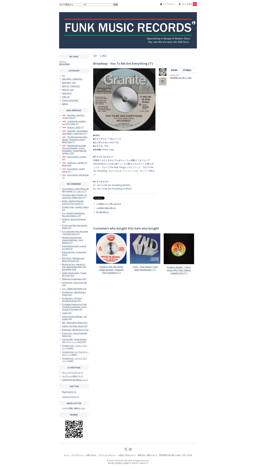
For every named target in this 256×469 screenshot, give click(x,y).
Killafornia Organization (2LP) (74, 279)
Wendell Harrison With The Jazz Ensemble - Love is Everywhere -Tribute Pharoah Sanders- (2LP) (74, 149)
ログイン (62, 61)
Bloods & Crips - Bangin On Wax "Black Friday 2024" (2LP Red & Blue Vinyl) (74, 267)
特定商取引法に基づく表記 (181, 77)
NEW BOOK (67, 93)
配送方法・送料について (147, 455)
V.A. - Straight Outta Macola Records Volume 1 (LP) (73, 214)
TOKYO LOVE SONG (70, 100)
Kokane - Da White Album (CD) (74, 326)
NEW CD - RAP (68, 89)
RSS (184, 455)
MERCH (65, 104)
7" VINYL (103, 55)
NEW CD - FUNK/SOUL (71, 86)
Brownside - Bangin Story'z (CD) (75, 329)
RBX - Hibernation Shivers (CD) (74, 322)
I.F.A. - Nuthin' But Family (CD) (74, 288)
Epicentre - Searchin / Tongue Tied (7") (73, 116)
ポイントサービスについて (72, 372)
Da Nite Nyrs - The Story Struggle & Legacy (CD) (72, 299)
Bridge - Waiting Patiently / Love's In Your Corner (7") (73, 202)
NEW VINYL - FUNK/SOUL (72, 79)
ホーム (66, 455)
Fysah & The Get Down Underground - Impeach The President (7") (111, 269)
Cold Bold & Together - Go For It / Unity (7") (74, 122)
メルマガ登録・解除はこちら (73, 408)
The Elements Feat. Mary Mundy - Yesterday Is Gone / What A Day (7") (74, 139)
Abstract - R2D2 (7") (75, 127)
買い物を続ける (102, 212)
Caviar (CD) (66, 313)
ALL (63, 75)
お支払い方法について (127, 455)
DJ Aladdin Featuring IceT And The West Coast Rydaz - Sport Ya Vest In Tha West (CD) (74, 307)
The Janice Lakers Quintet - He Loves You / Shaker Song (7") (74, 196)
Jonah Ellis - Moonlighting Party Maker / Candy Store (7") (75, 132)
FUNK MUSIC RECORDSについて (75, 380)
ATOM (189, 455)
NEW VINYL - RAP (69, 82)
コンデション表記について (72, 376)
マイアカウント (169, 4)
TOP (95, 55)
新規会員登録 (64, 64)
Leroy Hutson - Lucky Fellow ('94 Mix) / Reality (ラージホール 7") (75, 190)
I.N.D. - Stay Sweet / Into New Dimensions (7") (145, 268)
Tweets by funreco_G (70, 397)
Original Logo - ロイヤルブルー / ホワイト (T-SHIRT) (75, 353)
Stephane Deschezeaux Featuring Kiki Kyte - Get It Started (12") (72, 240)
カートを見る (188, 4)
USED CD (65, 97)
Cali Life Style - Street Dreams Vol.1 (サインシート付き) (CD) (74, 340)
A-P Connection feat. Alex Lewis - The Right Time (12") (75, 232)
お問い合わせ (91, 455)
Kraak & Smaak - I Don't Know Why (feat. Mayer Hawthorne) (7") (179, 270)
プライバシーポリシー (107, 455)
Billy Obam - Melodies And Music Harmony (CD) (73, 259)
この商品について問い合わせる (108, 203)
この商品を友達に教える (106, 208)
